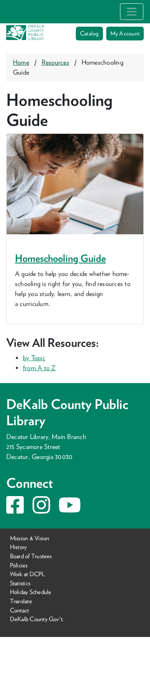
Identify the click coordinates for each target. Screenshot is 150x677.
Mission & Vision (30, 538)
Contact (19, 609)
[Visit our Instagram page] (41, 510)
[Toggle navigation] (131, 11)
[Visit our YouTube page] (69, 510)
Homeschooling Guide (60, 258)
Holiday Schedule (31, 591)
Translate (21, 600)
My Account (125, 33)
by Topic (34, 358)
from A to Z (39, 368)
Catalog (89, 33)
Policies (19, 564)
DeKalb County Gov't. (37, 618)
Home (21, 62)
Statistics (20, 583)
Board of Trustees (31, 555)
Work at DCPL (27, 573)
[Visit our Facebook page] (15, 510)
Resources (55, 62)
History (18, 546)
